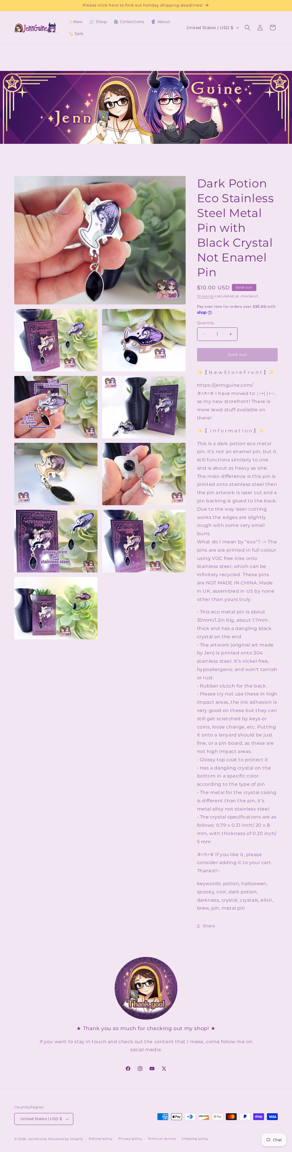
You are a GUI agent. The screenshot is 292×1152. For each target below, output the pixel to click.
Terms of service (162, 1139)
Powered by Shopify (65, 1139)
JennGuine (37, 1139)
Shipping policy (195, 1139)
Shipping (205, 296)
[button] (247, 27)
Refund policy (101, 1139)
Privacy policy (130, 1139)
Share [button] (209, 925)
